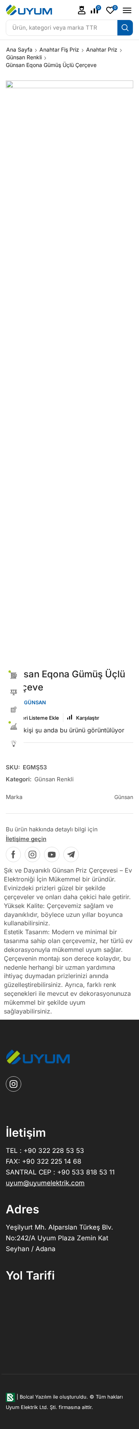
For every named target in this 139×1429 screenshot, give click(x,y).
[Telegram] (71, 854)
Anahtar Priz (101, 49)
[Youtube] (51, 854)
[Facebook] (13, 854)
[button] (82, 10)
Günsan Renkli (24, 57)
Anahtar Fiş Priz (59, 49)
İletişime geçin (26, 839)
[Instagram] (32, 854)
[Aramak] (125, 27)
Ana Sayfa (19, 49)
